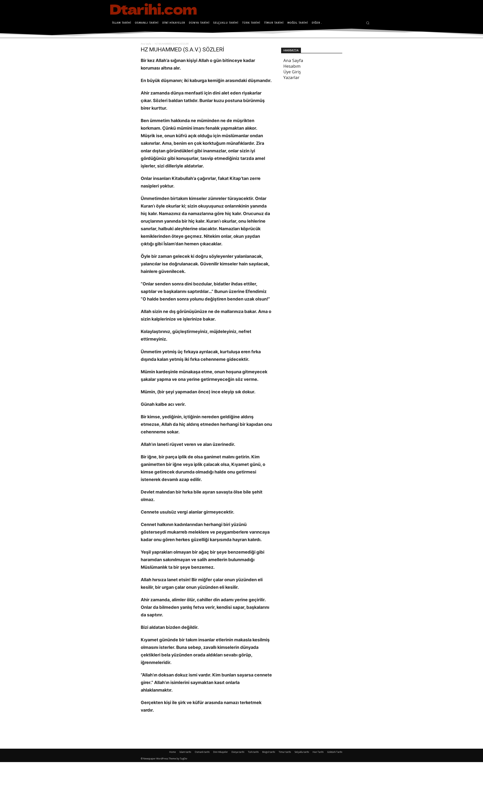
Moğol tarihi (268, 752)
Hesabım (292, 66)
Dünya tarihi (238, 752)
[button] (368, 23)
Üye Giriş (292, 71)
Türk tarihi (253, 752)
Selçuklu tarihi (302, 752)
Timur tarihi (285, 752)
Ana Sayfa (146, 43)
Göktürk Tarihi (334, 752)
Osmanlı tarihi (202, 752)
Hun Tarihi (318, 752)
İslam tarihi (185, 752)
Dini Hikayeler (220, 752)
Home (172, 752)
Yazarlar (291, 77)
